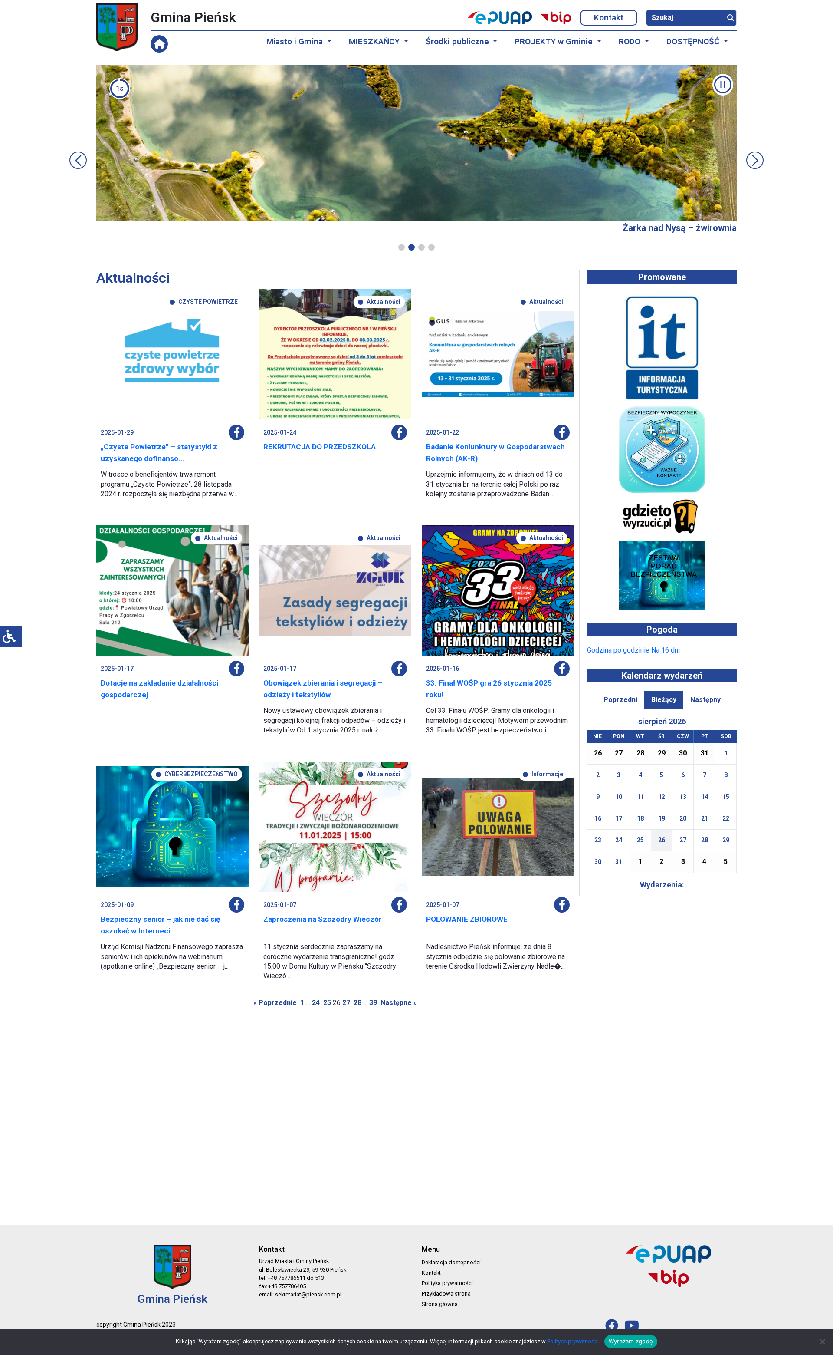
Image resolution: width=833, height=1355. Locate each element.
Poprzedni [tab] (620, 700)
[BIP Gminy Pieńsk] (556, 17)
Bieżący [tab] (663, 700)
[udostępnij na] (236, 432)
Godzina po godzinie (618, 650)
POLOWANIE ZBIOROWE (467, 919)
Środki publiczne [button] (458, 41)
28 (357, 1003)
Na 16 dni (665, 650)
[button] (401, 247)
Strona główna (440, 1304)
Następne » (398, 1003)
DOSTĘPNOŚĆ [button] (693, 41)
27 (346, 1003)
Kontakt (608, 18)
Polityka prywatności (447, 1283)
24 (316, 1003)
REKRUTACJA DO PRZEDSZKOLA (319, 446)
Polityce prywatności (573, 1341)
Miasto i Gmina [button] (295, 41)
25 (327, 1003)
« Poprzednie (275, 1003)
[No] (822, 1341)
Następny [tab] (705, 700)
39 (373, 1003)
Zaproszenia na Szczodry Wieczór (322, 919)
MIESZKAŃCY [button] (375, 41)
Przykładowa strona (446, 1293)
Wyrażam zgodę (631, 1341)
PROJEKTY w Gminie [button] (555, 41)
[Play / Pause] (722, 85)
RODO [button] (631, 41)
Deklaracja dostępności (451, 1262)
